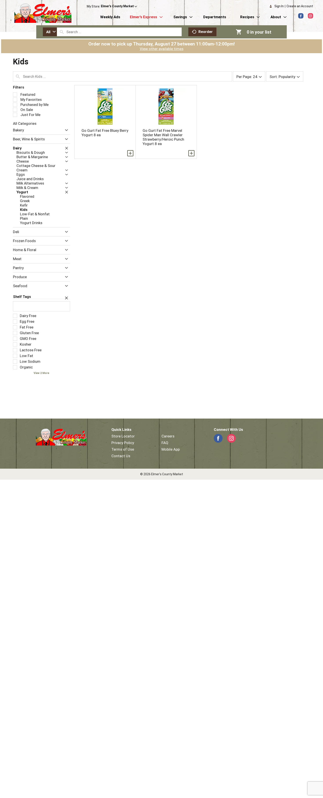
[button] (119, 6)
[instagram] (310, 15)
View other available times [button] (161, 49)
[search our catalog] (62, 31)
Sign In (279, 6)
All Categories (24, 123)
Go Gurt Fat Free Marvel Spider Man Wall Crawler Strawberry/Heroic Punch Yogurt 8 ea (163, 137)
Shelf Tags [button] (22, 297)
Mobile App (171, 449)
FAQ (165, 443)
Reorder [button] (205, 31)
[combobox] (50, 31)
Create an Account (300, 6)
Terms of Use (122, 449)
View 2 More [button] (41, 373)
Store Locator (123, 436)
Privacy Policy (122, 443)
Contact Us (120, 456)
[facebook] (300, 15)
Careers (168, 436)
